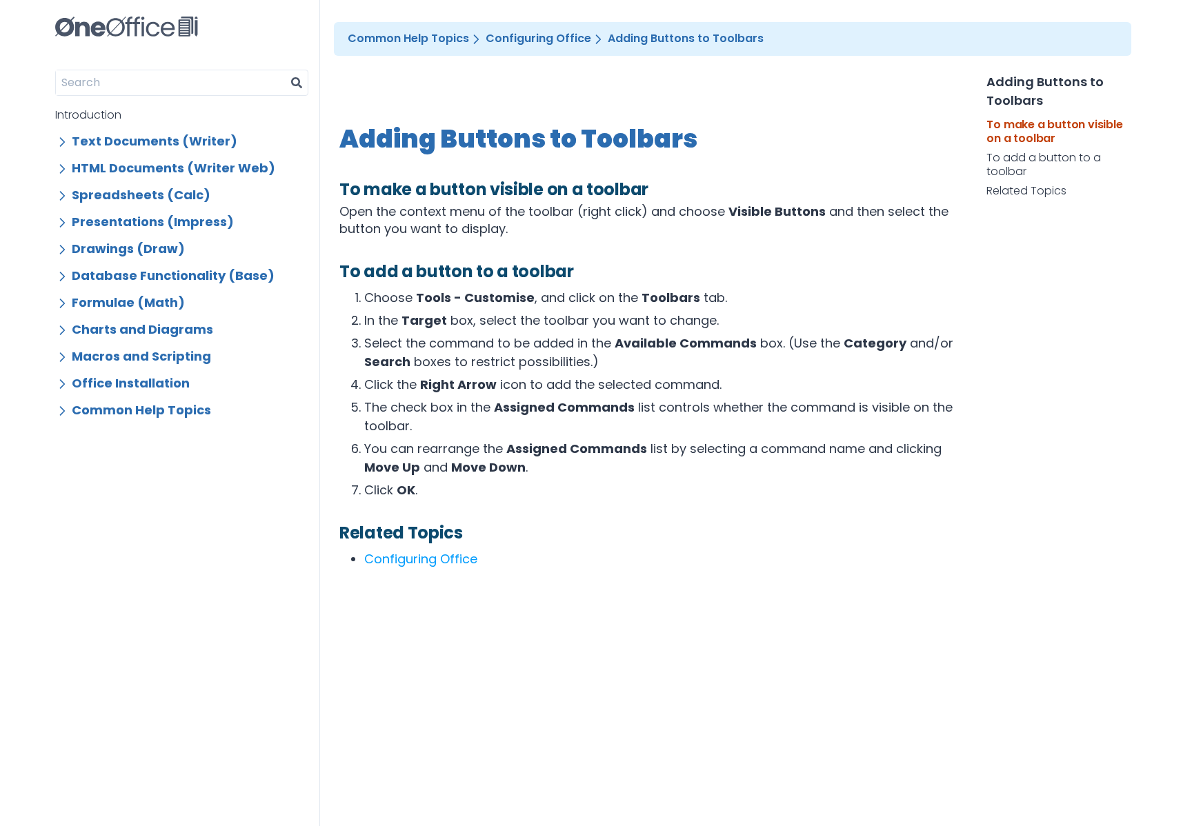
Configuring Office (420, 558)
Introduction (88, 115)
